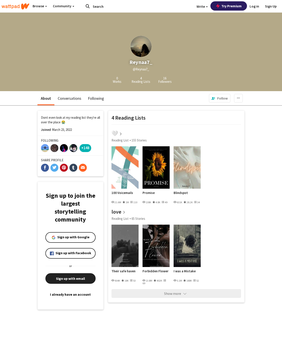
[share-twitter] (54, 168)
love (116, 211)
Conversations (69, 98)
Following (96, 98)
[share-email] (83, 168)
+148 (85, 147)
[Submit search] (87, 6)
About (46, 98)
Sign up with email (70, 278)
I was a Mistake (185, 271)
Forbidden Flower (156, 271)
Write (201, 6)
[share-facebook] (45, 168)
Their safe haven (123, 271)
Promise (149, 193)
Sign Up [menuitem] (271, 6)
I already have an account (70, 294)
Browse (39, 6)
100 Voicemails (122, 193)
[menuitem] (219, 98)
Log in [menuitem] (254, 6)
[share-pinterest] (64, 168)
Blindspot (181, 193)
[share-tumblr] (73, 168)
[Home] (15, 6)
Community (62, 6)
